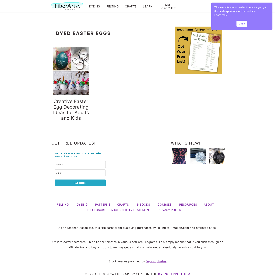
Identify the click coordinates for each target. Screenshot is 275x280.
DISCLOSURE (96, 210)
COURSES (165, 204)
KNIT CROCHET (168, 6)
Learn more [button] (221, 15)
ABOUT (209, 204)
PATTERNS (102, 204)
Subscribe (80, 182)
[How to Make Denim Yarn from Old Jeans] (198, 155)
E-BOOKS (143, 204)
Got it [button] (242, 23)
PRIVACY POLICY (170, 210)
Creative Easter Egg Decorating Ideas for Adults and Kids (71, 110)
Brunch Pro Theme (175, 274)
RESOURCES (188, 204)
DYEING (94, 6)
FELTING (112, 6)
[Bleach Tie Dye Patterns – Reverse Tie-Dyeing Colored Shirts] (179, 155)
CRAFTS (131, 6)
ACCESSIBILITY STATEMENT (131, 210)
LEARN (148, 6)
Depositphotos (156, 261)
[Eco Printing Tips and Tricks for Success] (217, 155)
